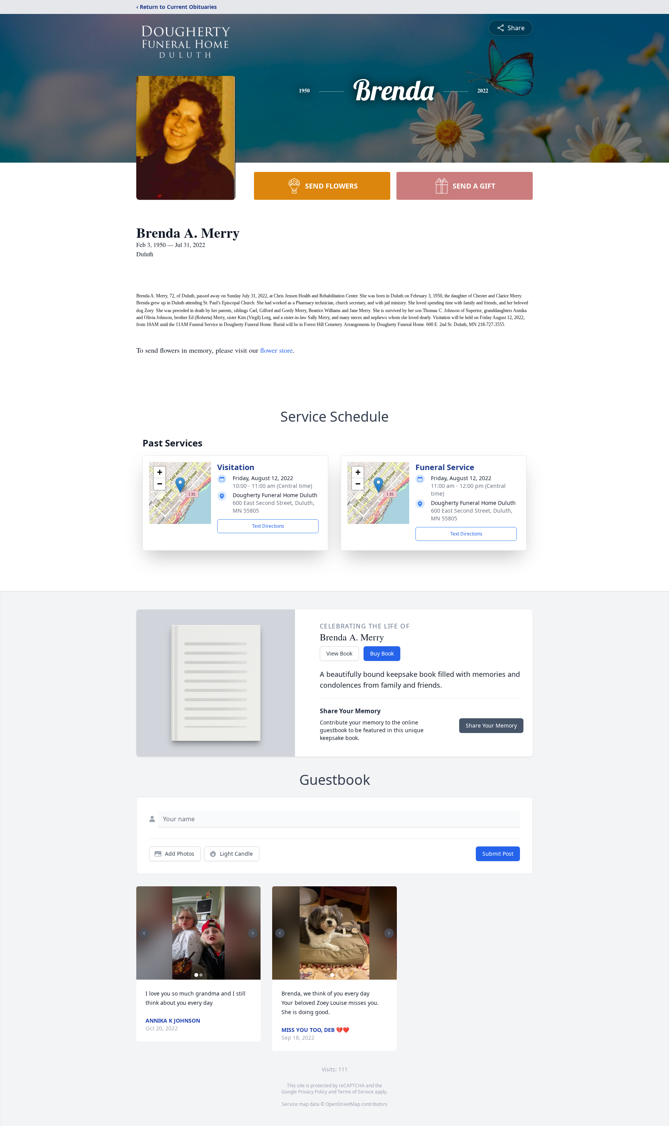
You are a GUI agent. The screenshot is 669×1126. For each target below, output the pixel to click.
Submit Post (497, 853)
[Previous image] (144, 933)
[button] (180, 485)
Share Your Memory (491, 725)
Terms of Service (356, 1091)
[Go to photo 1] (196, 975)
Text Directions (268, 526)
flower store (276, 350)
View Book (339, 653)
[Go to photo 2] (200, 975)
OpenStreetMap (343, 1104)
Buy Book (382, 653)
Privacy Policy (312, 1091)
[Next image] (252, 933)
